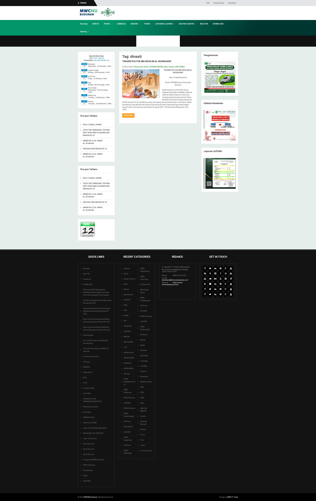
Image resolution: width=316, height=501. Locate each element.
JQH (125, 347)
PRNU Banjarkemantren (129, 381)
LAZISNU (127, 403)
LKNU (142, 398)
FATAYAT (127, 300)
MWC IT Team (232, 497)
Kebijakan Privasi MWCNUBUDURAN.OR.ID (92, 400)
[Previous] (209, 125)
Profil (85, 383)
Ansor (126, 284)
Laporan (143, 371)
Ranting (83, 31)
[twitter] (210, 268)
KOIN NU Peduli (89, 417)
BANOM (134, 24)
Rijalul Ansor (88, 372)
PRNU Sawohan (89, 465)
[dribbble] (225, 273)
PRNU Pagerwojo (128, 438)
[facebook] (204, 268)
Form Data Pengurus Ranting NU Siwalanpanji (95, 341)
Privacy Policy (219, 3)
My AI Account (88, 444)
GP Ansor (86, 362)
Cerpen (143, 416)
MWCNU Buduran (90, 497)
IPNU (85, 378)
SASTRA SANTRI (186, 24)
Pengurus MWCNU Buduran (93, 460)
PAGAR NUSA (129, 358)
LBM (142, 387)
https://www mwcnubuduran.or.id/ (172, 284)
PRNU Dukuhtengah (129, 415)
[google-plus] (225, 268)
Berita (146, 67)
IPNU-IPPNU (128, 427)
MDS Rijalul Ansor (144, 291)
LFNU (142, 392)
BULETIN (204, 24)
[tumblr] (210, 273)
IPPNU (126, 316)
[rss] (204, 283)
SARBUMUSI (128, 368)
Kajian (142, 345)
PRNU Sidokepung (144, 270)
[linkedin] (215, 268)
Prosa (142, 435)
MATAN (160, 67)
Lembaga (144, 361)
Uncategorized (146, 451)
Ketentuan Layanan (90, 407)
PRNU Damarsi (129, 408)
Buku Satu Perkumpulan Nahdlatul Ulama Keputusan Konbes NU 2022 (96, 320)
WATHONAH (180, 67)
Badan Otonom (130, 279)
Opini (166, 67)
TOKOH (147, 24)
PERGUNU (127, 363)
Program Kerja (88, 388)
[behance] (215, 278)
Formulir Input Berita (91, 356)
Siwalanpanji (88, 470)
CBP (125, 310)
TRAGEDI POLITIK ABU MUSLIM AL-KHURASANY (146, 61)
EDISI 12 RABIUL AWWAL (92, 125)
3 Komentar (138, 67)
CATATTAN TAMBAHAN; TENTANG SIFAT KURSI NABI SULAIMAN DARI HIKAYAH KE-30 (96, 132)
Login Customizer (90, 438)
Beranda (84, 24)
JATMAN (152, 67)
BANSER (86, 367)
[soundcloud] (210, 278)
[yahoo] (220, 273)
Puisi (142, 440)
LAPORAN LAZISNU (164, 24)
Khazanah (144, 356)
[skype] (204, 273)
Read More (128, 115)
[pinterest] (220, 268)
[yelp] (220, 278)
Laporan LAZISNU (90, 423)
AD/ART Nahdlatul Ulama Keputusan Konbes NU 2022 (97, 301)
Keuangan (87, 412)
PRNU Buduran (129, 398)
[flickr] (210, 283)
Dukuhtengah (88, 335)
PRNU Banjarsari (128, 391)
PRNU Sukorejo (146, 316)
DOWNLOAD (218, 24)
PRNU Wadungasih (145, 328)
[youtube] (230, 268)
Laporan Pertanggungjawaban (95, 428)
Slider (85, 476)
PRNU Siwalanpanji (145, 299)
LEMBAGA (121, 24)
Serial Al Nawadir (143, 422)
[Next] (230, 125)
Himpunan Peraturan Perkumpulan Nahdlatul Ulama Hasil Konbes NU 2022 (96, 311)
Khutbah (143, 350)
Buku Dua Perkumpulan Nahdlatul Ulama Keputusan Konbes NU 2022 (96, 328)
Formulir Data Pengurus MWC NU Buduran (96, 349)
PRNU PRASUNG (128, 452)
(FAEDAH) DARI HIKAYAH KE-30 (95, 149)
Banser (126, 289)
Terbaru (171, 67)
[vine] (230, 278)
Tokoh (142, 445)
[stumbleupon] (230, 273)
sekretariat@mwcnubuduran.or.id (175, 280)
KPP (125, 321)
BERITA (95, 24)
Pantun (143, 429)
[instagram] (215, 273)
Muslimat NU (129, 353)
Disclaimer (232, 3)
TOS (207, 3)
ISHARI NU (128, 326)
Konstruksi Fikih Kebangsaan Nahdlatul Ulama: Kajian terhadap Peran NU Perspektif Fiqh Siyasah (96, 292)
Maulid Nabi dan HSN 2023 (93, 433)
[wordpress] (225, 278)
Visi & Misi (87, 393)
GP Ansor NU (145, 284)
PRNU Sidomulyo (144, 278)
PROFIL (107, 24)
